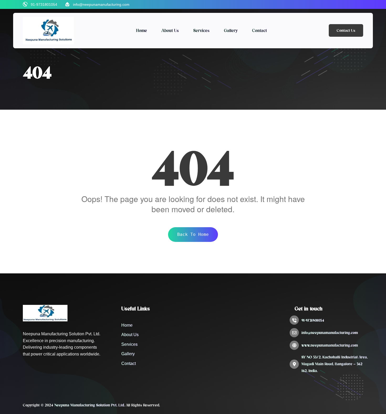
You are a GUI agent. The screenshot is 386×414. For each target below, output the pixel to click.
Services (201, 30)
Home (141, 30)
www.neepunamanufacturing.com (329, 345)
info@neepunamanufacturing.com (101, 4)
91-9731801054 (44, 4)
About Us (170, 30)
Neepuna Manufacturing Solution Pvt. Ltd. (89, 405)
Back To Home (193, 234)
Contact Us (346, 30)
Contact (259, 30)
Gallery (231, 30)
